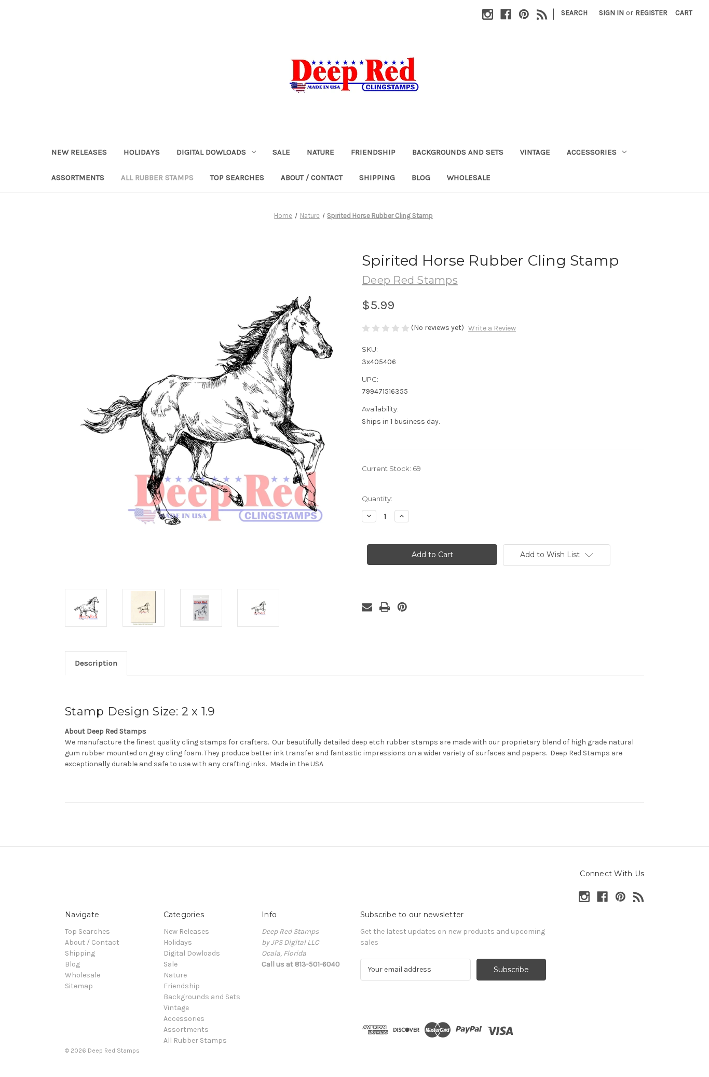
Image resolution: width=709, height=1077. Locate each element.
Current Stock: (391, 468)
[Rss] (542, 14)
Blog (421, 177)
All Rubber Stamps (157, 177)
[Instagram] (487, 14)
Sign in (611, 12)
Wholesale (468, 177)
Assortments (77, 177)
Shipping (377, 177)
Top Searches (237, 177)
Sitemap (79, 986)
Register (651, 12)
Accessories (592, 152)
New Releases (79, 152)
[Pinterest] (524, 14)
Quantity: (377, 498)
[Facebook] (505, 14)
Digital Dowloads (211, 152)
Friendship (373, 152)
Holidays (142, 152)
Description (96, 663)
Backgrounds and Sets (457, 152)
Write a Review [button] (492, 328)
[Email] (367, 607)
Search (574, 12)
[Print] (384, 607)
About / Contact (312, 177)
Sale (281, 152)
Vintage (535, 152)
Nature (320, 152)
